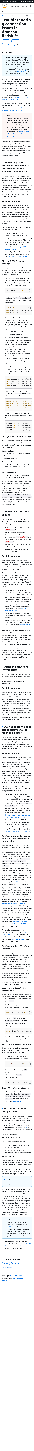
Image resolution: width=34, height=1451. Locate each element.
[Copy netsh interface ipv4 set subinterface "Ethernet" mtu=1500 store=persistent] (30, 1031)
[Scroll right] (26, 6)
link (26, 1127)
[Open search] (30, 6)
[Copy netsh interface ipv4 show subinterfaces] (30, 1012)
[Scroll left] (9, 6)
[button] (7, 52)
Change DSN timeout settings (18, 256)
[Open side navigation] (3, 11)
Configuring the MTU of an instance (17, 831)
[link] (24, 16)
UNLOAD (12, 1227)
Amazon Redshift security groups (13, 904)
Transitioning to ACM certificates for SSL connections (18, 134)
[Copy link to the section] (2, 163)
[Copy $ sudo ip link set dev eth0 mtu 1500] (30, 1082)
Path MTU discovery (18, 939)
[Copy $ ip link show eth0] (30, 1063)
